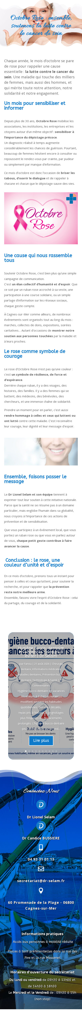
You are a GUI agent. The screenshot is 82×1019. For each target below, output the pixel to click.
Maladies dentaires (29, 674)
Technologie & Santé (44, 680)
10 (56, 751)
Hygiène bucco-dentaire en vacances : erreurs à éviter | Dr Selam (41, 652)
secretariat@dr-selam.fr (41, 880)
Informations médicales (46, 669)
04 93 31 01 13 (41, 859)
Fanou (28, 664)
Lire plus (41, 740)
